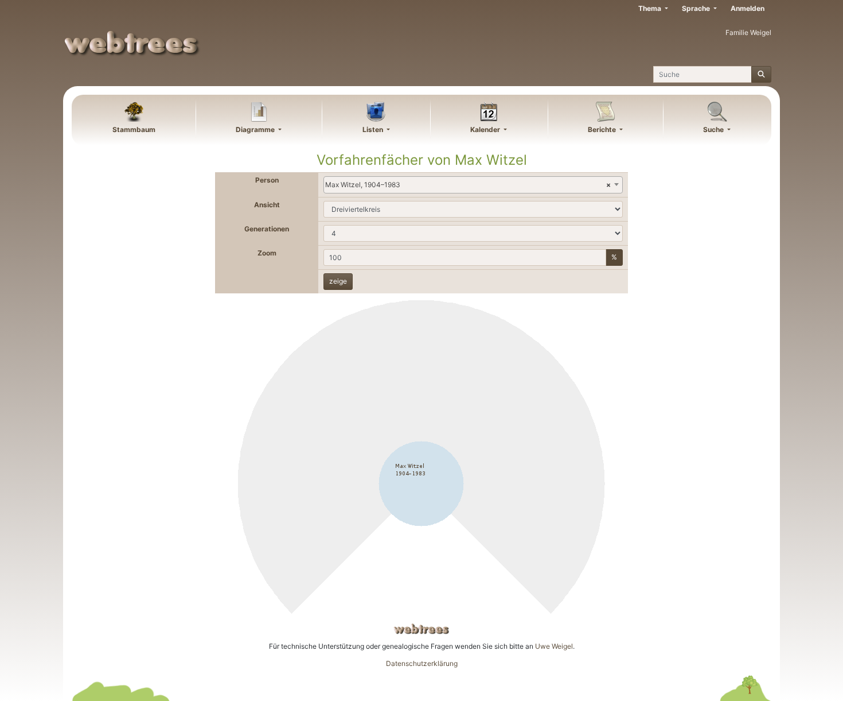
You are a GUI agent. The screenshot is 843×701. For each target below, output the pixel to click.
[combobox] (473, 184)
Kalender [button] (486, 129)
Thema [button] (650, 8)
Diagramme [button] (256, 129)
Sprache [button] (697, 8)
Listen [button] (373, 129)
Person (267, 180)
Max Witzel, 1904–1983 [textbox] (468, 184)
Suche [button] (714, 129)
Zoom (266, 253)
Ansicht (267, 204)
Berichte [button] (603, 129)
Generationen (266, 228)
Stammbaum (133, 129)
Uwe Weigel (554, 646)
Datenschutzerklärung (422, 663)
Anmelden (747, 8)
